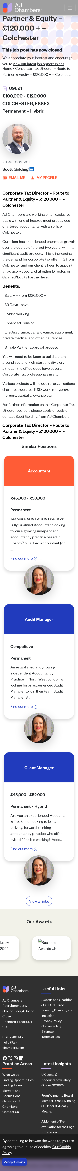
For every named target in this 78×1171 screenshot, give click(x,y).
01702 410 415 (12, 1037)
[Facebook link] (4, 1057)
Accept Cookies (14, 1162)
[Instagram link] (15, 1057)
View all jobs (39, 900)
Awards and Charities (56, 999)
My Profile (47, 177)
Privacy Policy (51, 1020)
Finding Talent (12, 1085)
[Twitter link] (10, 1057)
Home (7, 68)
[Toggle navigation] (70, 8)
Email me (17, 177)
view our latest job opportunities (38, 63)
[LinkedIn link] (21, 1057)
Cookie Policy (51, 1026)
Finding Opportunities (18, 1080)
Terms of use (50, 1036)
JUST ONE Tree (52, 1005)
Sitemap (47, 1031)
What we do (10, 1074)
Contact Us (10, 1111)
